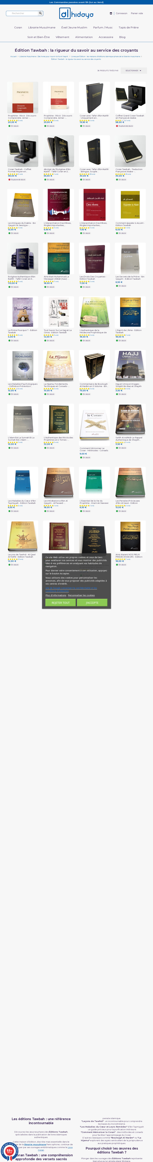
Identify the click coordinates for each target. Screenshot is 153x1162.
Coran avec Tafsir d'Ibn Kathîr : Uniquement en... (94, 117)
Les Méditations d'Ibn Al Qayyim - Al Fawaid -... (56, 502)
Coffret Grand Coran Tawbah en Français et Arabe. (130, 117)
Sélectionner (134, 70)
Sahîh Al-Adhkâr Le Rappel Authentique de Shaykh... (129, 438)
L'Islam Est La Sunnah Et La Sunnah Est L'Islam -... (21, 438)
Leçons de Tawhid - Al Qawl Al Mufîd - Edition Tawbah (22, 555)
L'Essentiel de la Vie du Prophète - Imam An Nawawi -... (94, 503)
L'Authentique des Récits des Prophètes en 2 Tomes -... (58, 438)
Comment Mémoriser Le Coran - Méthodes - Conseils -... (94, 450)
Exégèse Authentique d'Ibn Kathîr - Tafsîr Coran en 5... (21, 278)
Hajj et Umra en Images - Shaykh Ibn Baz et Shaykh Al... (128, 386)
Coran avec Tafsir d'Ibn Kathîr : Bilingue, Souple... (94, 170)
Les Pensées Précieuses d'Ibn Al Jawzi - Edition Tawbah (128, 503)
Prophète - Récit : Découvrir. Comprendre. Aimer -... (22, 117)
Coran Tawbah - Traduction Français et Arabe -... (129, 170)
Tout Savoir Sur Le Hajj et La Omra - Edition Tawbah (58, 331)
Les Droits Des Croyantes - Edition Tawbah (93, 278)
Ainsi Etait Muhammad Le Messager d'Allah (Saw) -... (57, 278)
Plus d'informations (56, 595)
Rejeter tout (61, 602)
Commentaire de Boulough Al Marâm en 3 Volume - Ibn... (94, 385)
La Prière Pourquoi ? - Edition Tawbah (22, 331)
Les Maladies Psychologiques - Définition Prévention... (22, 385)
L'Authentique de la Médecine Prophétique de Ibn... (93, 332)
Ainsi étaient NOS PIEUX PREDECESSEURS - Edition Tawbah (129, 556)
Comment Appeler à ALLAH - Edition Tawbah (130, 224)
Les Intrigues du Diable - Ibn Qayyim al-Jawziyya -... (22, 224)
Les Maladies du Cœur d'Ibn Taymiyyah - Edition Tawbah (22, 502)
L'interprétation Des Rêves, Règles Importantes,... (57, 224)
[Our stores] (111, 13)
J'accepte (92, 602)
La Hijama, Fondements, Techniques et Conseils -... (57, 385)
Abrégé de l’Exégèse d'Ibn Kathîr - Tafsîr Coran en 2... (57, 170)
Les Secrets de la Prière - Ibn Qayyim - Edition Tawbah (130, 278)
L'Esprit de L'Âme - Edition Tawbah (128, 331)
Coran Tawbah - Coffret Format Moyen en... (19, 170)
